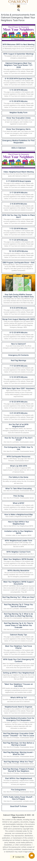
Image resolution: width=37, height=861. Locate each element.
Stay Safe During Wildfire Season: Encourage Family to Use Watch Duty (18, 295)
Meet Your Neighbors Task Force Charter (18, 647)
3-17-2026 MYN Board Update (18, 181)
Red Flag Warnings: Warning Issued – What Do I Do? (18, 753)
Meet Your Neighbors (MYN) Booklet (18, 559)
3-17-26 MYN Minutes (19, 193)
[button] (18, 6)
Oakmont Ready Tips (18, 635)
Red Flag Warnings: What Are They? (18, 762)
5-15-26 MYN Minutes (19, 90)
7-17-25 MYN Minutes (18, 366)
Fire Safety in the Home (18, 477)
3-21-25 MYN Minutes (19, 413)
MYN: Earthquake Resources (18, 457)
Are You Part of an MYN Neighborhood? (18, 425)
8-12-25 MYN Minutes (19, 332)
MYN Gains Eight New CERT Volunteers (18, 388)
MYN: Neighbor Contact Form (19, 552)
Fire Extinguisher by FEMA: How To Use (18, 448)
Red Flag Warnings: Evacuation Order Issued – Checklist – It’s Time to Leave (18, 734)
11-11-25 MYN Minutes (18, 240)
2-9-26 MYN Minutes (18, 204)
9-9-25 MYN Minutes (18, 308)
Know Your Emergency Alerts (18, 129)
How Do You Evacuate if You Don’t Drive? (18, 439)
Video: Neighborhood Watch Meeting (18, 172)
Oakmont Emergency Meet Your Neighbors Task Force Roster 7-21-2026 (18, 65)
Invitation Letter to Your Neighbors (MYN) (18, 532)
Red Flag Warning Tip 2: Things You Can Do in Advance (18, 606)
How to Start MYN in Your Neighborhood (18, 523)
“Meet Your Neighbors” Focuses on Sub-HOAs (18, 685)
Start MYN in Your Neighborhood (18, 778)
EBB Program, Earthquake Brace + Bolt (18, 263)
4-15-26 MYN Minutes (18, 101)
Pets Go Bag (18, 496)
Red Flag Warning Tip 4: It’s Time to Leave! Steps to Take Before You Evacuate (18, 625)
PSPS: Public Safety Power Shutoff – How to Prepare (18, 798)
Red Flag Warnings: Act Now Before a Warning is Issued (18, 744)
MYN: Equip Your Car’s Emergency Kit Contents (18, 660)
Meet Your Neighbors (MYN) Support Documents (18, 583)
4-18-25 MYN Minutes (18, 402)
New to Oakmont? (18, 344)
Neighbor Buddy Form (18, 113)
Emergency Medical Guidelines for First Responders (18, 141)
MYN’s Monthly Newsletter (18, 571)
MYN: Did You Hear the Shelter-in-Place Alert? (18, 216)
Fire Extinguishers (18, 790)
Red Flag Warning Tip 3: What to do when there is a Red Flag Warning (18, 615)
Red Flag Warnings (18, 360)
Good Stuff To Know (18, 806)
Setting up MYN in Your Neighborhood (18, 673)
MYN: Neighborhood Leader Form (18, 541)
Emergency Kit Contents (18, 355)
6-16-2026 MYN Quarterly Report (18, 79)
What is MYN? (18, 503)
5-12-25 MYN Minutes (19, 377)
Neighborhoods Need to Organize (18, 707)
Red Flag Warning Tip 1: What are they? (18, 597)
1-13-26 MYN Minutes (18, 229)
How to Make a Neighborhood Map (18, 514)
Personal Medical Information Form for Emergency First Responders (18, 719)
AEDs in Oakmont (18, 148)
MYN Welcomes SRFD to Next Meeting (18, 44)
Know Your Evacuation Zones (19, 118)
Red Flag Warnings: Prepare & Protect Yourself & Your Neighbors (18, 770)
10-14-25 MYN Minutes (18, 251)
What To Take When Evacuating (18, 488)
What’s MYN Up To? (18, 697)
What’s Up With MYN (18, 466)
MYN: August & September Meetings (18, 54)
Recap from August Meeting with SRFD (18, 319)
